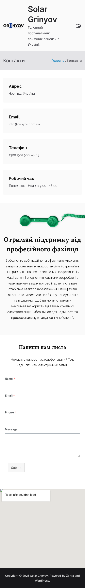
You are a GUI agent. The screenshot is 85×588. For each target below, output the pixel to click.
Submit (16, 468)
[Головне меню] (79, 26)
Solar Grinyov (39, 575)
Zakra (70, 575)
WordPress (42, 580)
